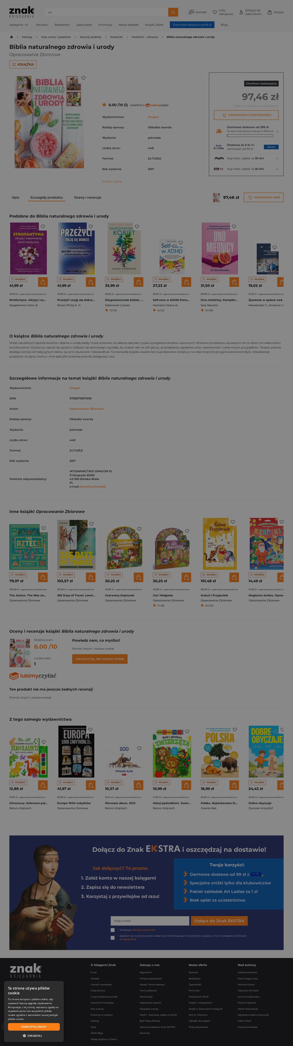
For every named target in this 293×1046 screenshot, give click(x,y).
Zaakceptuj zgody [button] (33, 1026)
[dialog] (34, 1011)
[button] (34, 1035)
